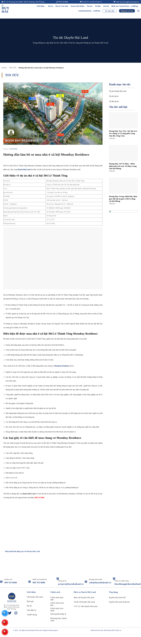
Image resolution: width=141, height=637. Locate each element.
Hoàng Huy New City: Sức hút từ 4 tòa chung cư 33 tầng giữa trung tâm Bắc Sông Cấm (123, 133)
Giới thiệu (40, 6)
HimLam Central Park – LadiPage (124, 6)
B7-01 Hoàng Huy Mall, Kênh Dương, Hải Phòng (24, 2)
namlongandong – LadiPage (89, 11)
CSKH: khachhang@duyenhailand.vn (127, 2)
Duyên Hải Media (77, 6)
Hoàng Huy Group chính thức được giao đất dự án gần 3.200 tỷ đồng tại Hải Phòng (123, 198)
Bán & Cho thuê (62, 6)
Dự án (50, 6)
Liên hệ (106, 6)
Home (4, 68)
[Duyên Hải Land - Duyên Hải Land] (7, 9)
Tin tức (89, 6)
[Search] (138, 10)
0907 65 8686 (63, 2)
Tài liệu (98, 6)
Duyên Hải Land (24, 169)
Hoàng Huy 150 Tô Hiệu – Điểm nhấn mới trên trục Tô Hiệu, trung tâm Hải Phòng (123, 166)
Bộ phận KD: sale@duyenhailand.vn (92, 2)
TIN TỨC (12, 68)
